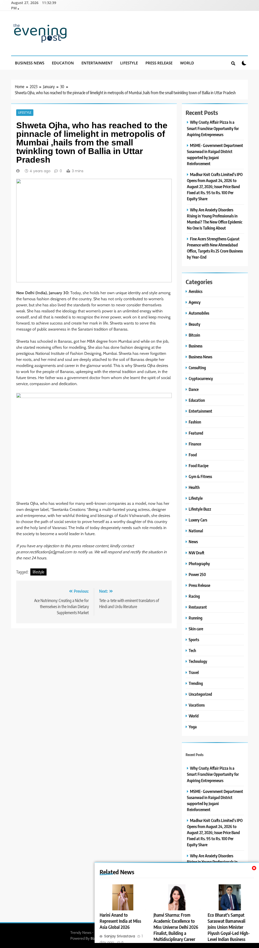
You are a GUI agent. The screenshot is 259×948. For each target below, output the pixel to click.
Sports (194, 639)
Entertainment (97, 62)
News (193, 541)
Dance (194, 389)
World (187, 62)
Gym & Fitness (200, 476)
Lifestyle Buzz (200, 509)
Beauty (194, 324)
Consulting (197, 367)
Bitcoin (194, 335)
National (196, 530)
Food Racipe (198, 465)
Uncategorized (200, 694)
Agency (195, 302)
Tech (192, 650)
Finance (195, 443)
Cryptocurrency (201, 378)
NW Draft (196, 552)
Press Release (158, 62)
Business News (29, 62)
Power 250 (197, 574)
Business (195, 345)
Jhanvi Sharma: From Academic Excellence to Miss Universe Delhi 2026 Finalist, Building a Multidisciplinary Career (176, 927)
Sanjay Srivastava (119, 936)
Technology (198, 661)
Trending (196, 683)
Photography (199, 563)
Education (63, 62)
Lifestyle (129, 62)
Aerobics (195, 291)
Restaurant (198, 607)
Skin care (196, 628)
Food (193, 454)
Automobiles (199, 313)
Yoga (193, 726)
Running (195, 617)
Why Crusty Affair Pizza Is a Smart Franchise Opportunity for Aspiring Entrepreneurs (213, 128)
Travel (194, 672)
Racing (194, 596)
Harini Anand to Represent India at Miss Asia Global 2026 (120, 921)
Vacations (197, 705)
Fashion (195, 422)
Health (194, 487)
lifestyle (38, 572)
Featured (196, 433)
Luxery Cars (198, 519)
